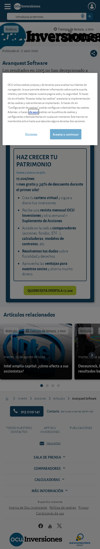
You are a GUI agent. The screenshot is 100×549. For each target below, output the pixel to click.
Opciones (31, 134)
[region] (50, 109)
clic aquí (33, 112)
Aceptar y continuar (66, 134)
